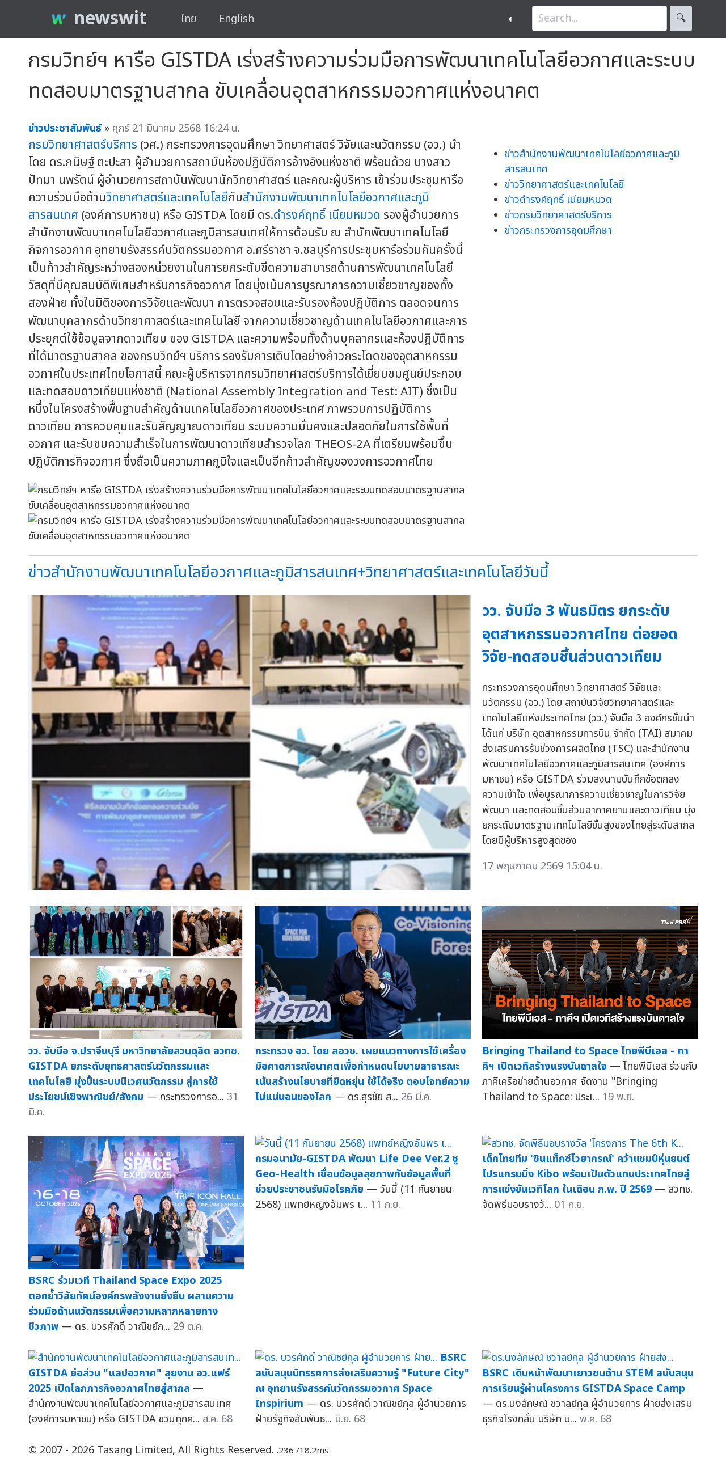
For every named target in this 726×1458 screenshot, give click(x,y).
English (236, 19)
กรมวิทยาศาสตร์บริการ (82, 145)
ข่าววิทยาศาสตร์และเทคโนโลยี (564, 184)
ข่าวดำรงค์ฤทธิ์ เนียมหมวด (558, 200)
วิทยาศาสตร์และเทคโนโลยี (167, 197)
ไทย (188, 19)
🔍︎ (681, 18)
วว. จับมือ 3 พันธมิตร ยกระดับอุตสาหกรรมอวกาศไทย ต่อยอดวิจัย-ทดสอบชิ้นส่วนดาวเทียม (580, 634)
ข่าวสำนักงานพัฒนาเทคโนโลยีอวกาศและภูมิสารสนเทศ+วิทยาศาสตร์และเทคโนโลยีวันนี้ (288, 572)
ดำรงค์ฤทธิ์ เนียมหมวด (327, 215)
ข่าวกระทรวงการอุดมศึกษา (558, 230)
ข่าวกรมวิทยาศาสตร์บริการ (558, 215)
